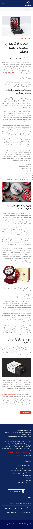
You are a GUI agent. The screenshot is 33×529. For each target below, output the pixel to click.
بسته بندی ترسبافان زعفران (24, 483)
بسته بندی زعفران (27, 38)
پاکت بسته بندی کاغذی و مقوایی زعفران (21, 473)
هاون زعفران (28, 480)
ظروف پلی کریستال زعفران (24, 465)
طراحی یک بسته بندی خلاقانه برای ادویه (20, 503)
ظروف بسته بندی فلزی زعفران (23, 468)
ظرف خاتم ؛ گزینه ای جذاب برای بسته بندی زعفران (18, 508)
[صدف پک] (28, 4)
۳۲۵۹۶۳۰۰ (25, 453)
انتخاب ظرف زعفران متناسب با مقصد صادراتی (17, 48)
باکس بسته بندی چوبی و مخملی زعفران (21, 470)
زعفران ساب (28, 478)
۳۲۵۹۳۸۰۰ (18, 453)
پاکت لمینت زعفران (26, 475)
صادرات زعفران (19, 38)
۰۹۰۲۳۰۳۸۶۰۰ (19, 455)
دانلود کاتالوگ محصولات (15, 491)
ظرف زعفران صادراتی (13, 72)
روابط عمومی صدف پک (15, 58)
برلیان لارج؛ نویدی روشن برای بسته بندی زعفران (18, 513)
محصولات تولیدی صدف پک (9, 394)
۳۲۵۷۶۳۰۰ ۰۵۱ (11, 453)
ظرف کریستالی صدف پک (9, 125)
